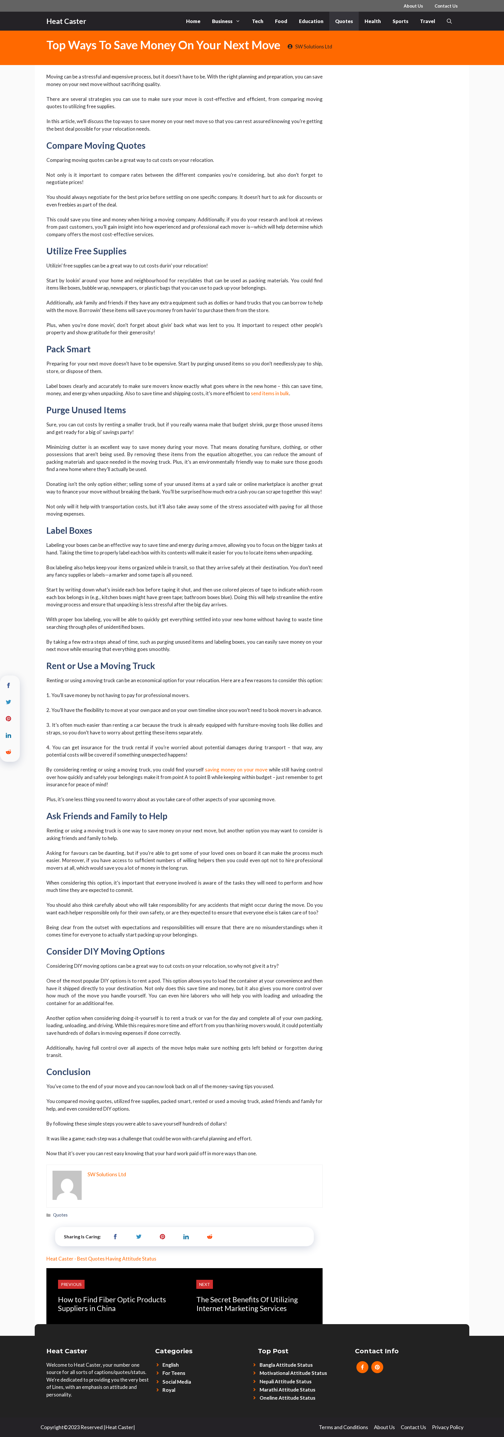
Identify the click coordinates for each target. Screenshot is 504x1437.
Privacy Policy (447, 1427)
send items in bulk (270, 393)
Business (222, 21)
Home (193, 21)
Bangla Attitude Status (286, 1365)
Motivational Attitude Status (293, 1373)
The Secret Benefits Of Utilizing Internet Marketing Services (247, 1303)
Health (373, 21)
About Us (413, 5)
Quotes (344, 21)
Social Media (176, 1382)
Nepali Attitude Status (286, 1381)
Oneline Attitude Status (287, 1398)
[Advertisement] (396, 109)
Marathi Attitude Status (287, 1390)
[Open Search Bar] (449, 21)
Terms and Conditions (343, 1427)
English (170, 1365)
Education (311, 21)
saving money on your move (236, 769)
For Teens (173, 1373)
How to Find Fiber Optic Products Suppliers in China (112, 1303)
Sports (400, 21)
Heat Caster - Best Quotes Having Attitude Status (101, 1259)
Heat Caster (66, 21)
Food (281, 21)
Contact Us (446, 5)
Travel (427, 21)
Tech (257, 21)
